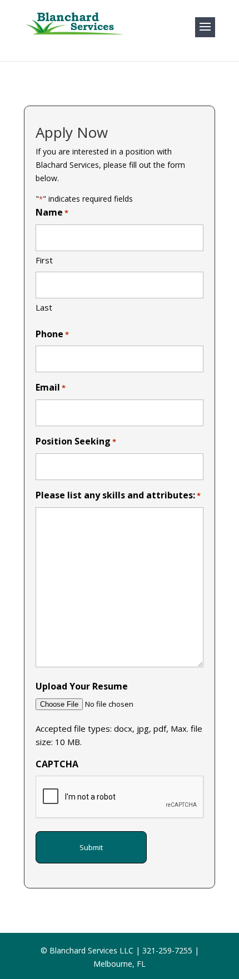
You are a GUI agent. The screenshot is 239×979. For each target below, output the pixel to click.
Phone (52, 334)
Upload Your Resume (82, 686)
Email (51, 387)
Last (44, 307)
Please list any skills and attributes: (118, 495)
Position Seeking (76, 441)
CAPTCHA (57, 764)
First (44, 260)
